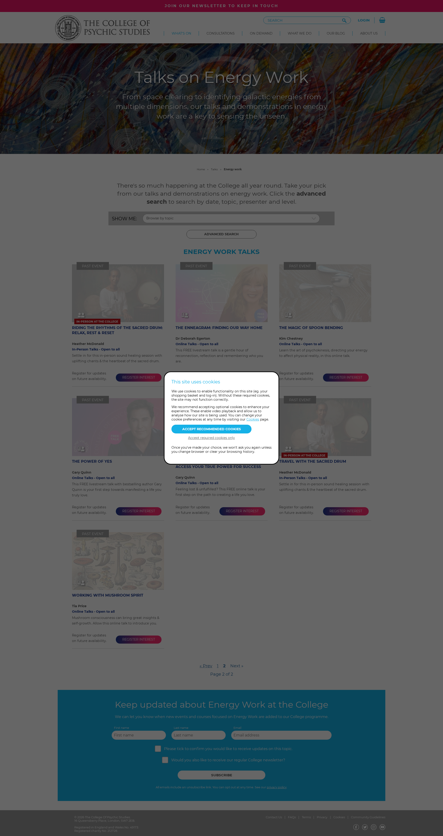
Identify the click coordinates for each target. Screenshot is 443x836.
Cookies (252, 419)
